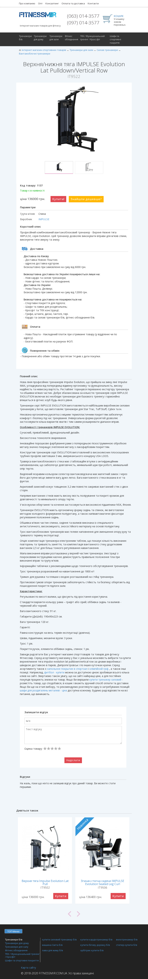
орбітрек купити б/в (92, 950)
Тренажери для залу (16, 946)
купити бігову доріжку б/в (95, 945)
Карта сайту (28, 967)
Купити (60, 896)
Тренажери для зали (55, 37)
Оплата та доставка (73, 3)
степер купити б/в (126, 945)
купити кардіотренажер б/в (96, 939)
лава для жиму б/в (52, 950)
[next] (103, 913)
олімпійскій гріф (98, 668)
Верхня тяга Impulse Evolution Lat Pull (45, 882)
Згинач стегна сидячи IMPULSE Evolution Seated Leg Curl (102, 882)
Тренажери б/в (25, 37)
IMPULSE (43, 219)
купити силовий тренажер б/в (59, 939)
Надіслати (73, 760)
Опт (40, 3)
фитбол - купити (54, 672)
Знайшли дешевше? (86, 199)
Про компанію (27, 3)
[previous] (45, 913)
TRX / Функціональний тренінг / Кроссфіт (92, 37)
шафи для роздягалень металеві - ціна (43, 690)
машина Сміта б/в (52, 945)
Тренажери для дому (40, 37)
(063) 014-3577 (83, 16)
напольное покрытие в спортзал (67, 668)
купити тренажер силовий (105, 679)
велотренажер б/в (127, 939)
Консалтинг (52, 3)
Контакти (93, 3)
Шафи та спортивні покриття (115, 39)
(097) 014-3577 (83, 22)
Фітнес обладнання (71, 37)
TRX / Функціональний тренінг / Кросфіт (22, 955)
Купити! (58, 199)
